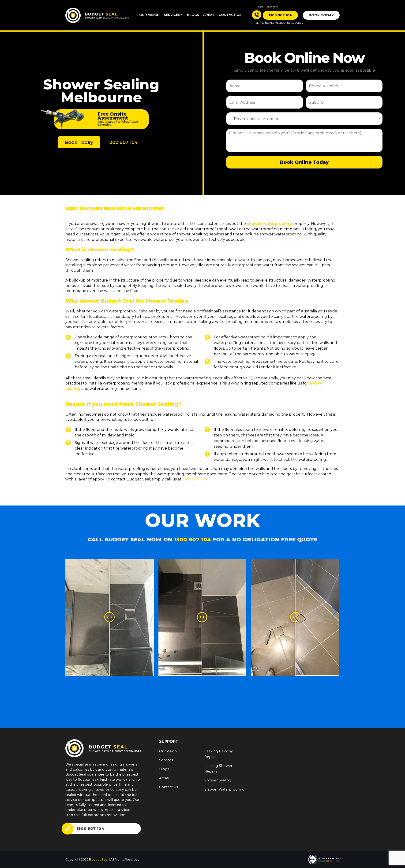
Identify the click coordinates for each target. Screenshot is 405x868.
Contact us (230, 15)
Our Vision (149, 15)
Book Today (321, 15)
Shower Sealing (217, 780)
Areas (208, 15)
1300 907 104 (123, 142)
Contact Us (168, 787)
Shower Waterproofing (224, 789)
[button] (334, 611)
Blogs (193, 15)
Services (172, 15)
